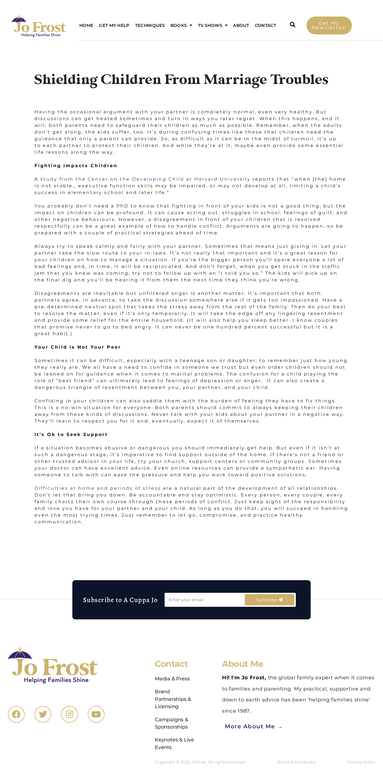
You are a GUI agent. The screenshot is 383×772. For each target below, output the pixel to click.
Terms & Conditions (296, 762)
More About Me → (254, 726)
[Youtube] (96, 714)
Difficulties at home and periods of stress (97, 488)
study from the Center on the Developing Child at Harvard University (145, 179)
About (241, 25)
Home (86, 25)
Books (178, 25)
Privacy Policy (361, 762)
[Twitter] (42, 714)
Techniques (150, 25)
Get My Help (114, 25)
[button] (293, 25)
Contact (265, 25)
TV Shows (210, 25)
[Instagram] (69, 714)
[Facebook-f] (16, 714)
